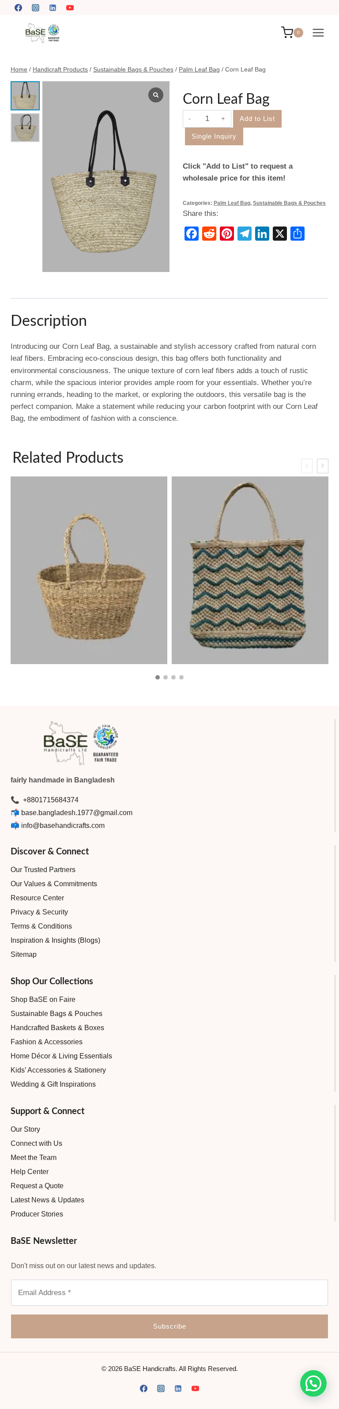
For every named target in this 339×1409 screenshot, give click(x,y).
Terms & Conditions (41, 926)
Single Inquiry (214, 136)
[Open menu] (318, 32)
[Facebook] (18, 7)
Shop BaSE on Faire (43, 999)
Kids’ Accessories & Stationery (58, 1070)
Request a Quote (37, 1186)
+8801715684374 (50, 800)
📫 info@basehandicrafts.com (58, 825)
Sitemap (24, 954)
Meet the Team (33, 1157)
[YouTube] (69, 7)
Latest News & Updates (47, 1200)
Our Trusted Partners (43, 869)
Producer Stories (37, 1214)
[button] (158, 677)
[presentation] (307, 466)
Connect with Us (36, 1143)
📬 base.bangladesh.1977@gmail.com (71, 812)
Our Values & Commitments (54, 884)
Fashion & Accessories (47, 1042)
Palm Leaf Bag (232, 203)
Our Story (25, 1129)
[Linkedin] (52, 7)
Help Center (30, 1171)
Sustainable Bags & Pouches (289, 203)
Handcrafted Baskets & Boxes (57, 1027)
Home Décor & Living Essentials (61, 1056)
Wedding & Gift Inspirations (53, 1084)
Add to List (257, 118)
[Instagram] (35, 7)
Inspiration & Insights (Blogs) (55, 940)
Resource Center (37, 898)
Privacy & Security (39, 912)
